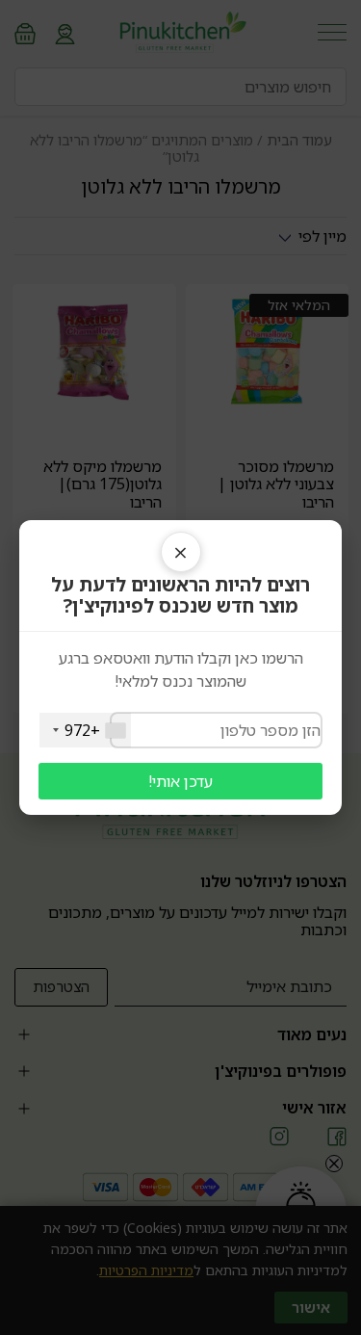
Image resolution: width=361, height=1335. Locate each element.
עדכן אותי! (180, 781)
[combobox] (85, 730)
